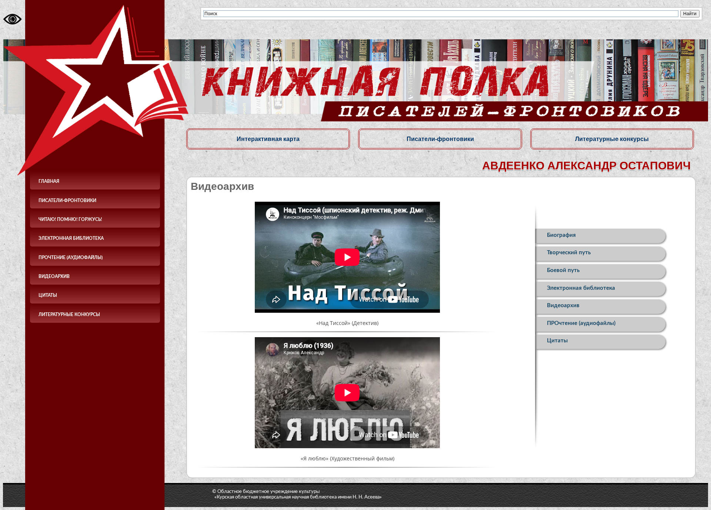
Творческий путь (569, 252)
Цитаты (48, 295)
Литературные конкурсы (69, 314)
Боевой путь (563, 270)
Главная (49, 181)
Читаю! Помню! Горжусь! (70, 219)
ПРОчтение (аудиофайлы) (71, 257)
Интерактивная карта (268, 138)
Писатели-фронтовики (67, 200)
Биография (561, 235)
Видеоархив (54, 276)
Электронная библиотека (71, 238)
